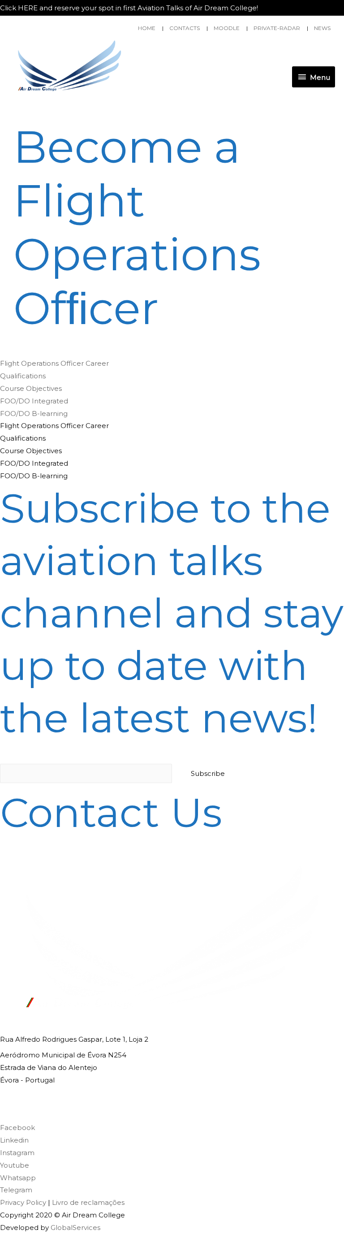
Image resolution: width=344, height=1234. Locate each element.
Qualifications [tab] (23, 438)
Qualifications (23, 376)
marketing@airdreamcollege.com (58, 1112)
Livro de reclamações (88, 1202)
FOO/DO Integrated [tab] (34, 463)
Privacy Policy (23, 1202)
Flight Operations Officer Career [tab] (54, 425)
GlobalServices (75, 1227)
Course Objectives (31, 388)
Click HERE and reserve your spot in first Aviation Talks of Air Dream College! (129, 8)
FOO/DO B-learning (34, 413)
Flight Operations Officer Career (54, 363)
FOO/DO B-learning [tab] (34, 476)
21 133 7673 (18, 1095)
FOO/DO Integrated (34, 401)
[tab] (172, 363)
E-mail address (25, 753)
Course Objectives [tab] (31, 450)
